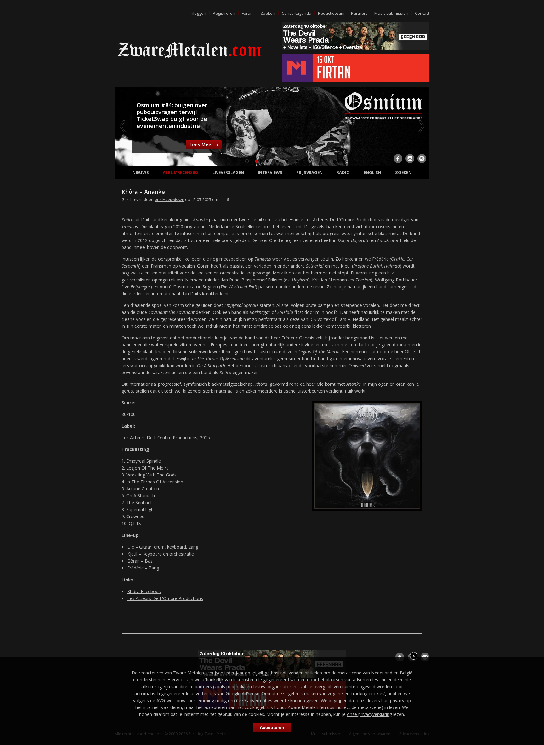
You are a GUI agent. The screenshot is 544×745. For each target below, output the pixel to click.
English (372, 172)
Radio (343, 172)
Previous (123, 126)
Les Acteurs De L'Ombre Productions (165, 598)
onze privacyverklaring (369, 714)
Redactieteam (331, 13)
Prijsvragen (309, 172)
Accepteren (272, 727)
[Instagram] (409, 158)
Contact (422, 13)
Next (421, 126)
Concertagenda (296, 13)
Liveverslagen (228, 172)
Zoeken (267, 13)
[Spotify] (421, 158)
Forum (248, 13)
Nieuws (141, 172)
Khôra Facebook (144, 591)
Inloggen (198, 13)
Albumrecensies (181, 172)
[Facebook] (398, 158)
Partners (359, 13)
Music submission (391, 13)
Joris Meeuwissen (169, 199)
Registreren (224, 13)
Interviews (270, 172)
